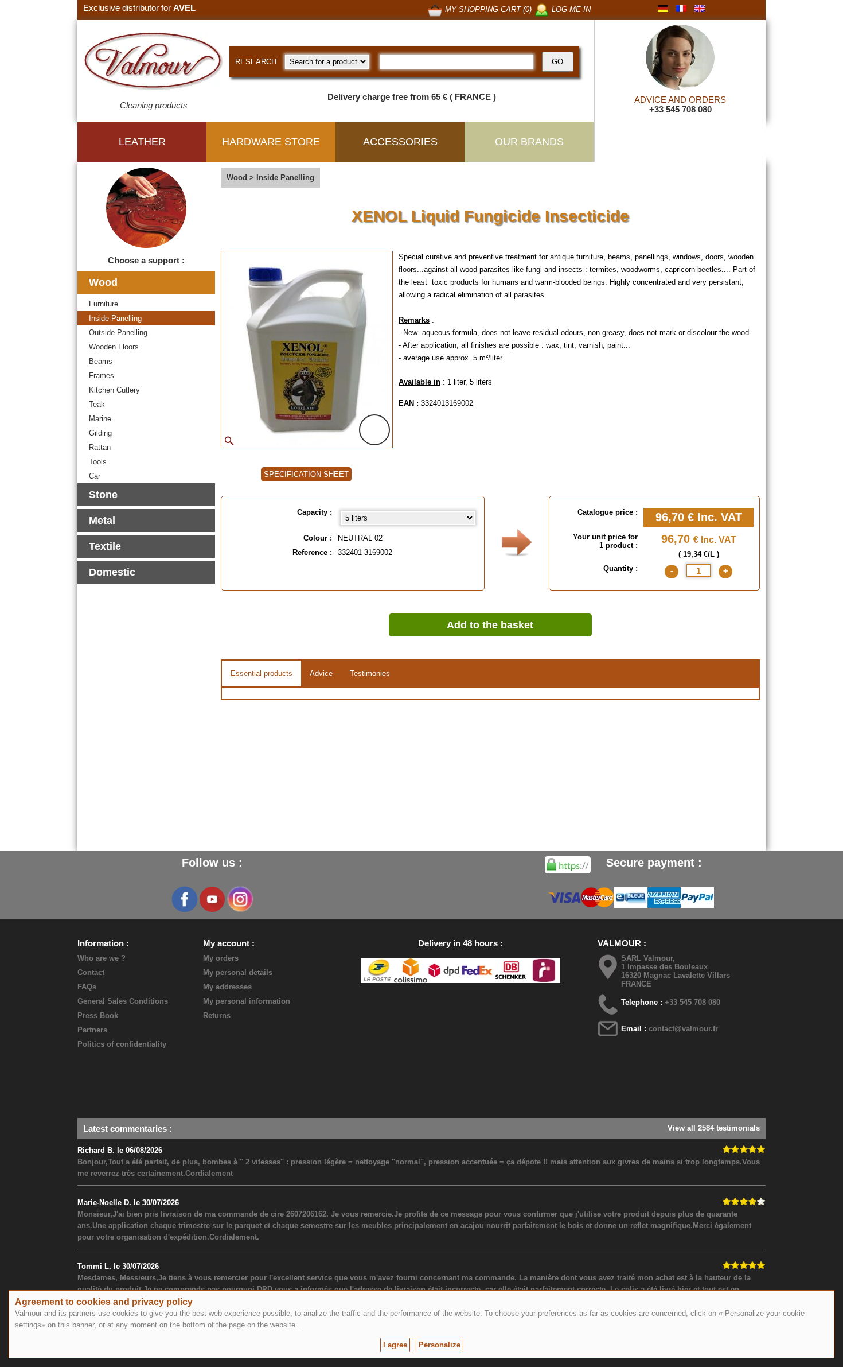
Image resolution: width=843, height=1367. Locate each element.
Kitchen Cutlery (114, 390)
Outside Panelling (118, 332)
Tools (98, 461)
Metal (102, 520)
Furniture (103, 304)
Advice (321, 673)
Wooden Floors (114, 347)
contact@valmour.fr (683, 1028)
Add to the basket (490, 625)
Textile (105, 546)
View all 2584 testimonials (714, 1128)
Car (94, 476)
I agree (395, 1345)
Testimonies (370, 673)
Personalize (439, 1345)
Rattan (100, 447)
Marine (100, 418)
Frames (101, 375)
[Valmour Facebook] (184, 899)
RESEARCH (255, 61)
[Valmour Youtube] (212, 899)
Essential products (261, 673)
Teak (97, 404)
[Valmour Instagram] (239, 899)
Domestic (112, 572)
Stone (103, 494)
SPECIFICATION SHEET (306, 474)
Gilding (100, 433)
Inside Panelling (115, 318)
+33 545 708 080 (680, 109)
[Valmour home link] (153, 63)
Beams (100, 361)
